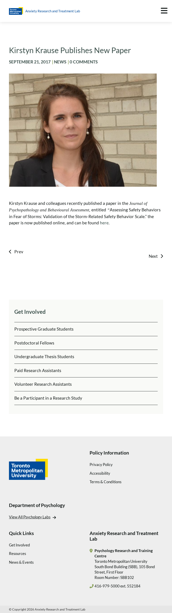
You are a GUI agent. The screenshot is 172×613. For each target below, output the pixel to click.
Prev (18, 251)
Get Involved (19, 545)
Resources (17, 553)
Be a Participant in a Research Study (48, 398)
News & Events (21, 562)
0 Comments (84, 61)
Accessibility (100, 473)
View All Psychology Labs (29, 517)
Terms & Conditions (105, 481)
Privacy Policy (101, 464)
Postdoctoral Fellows (34, 342)
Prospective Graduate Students (43, 328)
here (104, 222)
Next (153, 256)
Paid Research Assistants (37, 370)
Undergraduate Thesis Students (44, 356)
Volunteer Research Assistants (43, 384)
